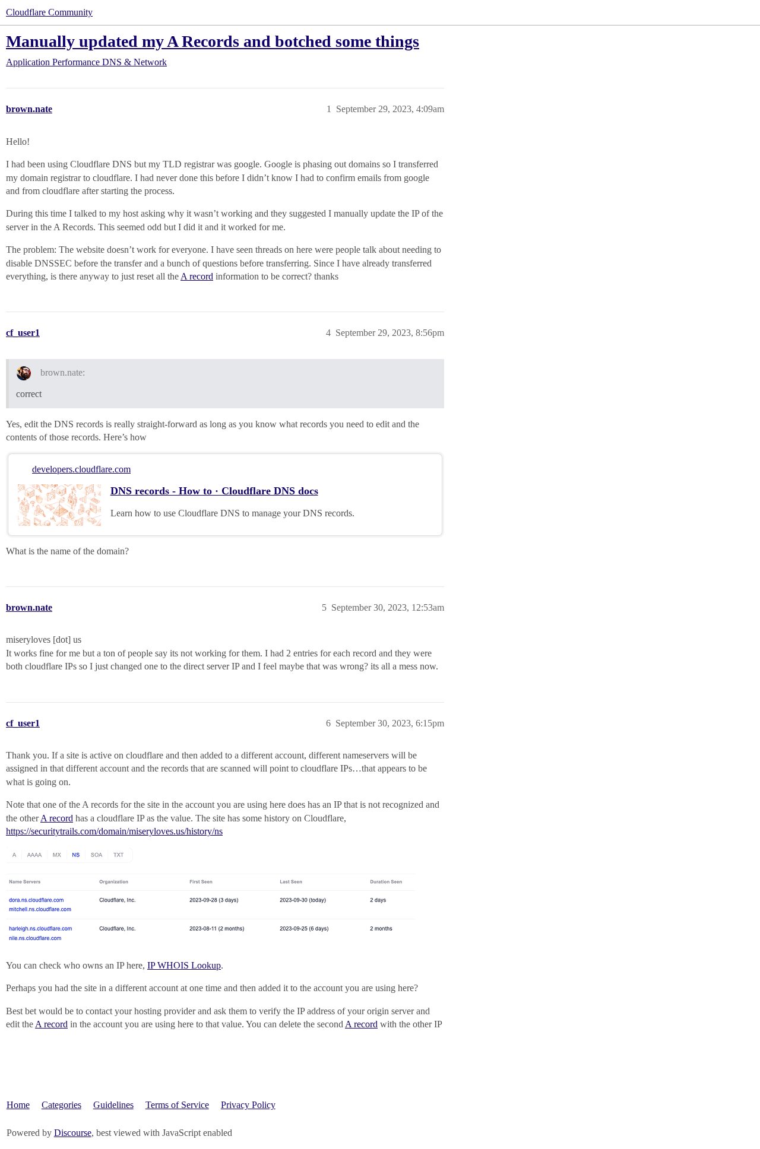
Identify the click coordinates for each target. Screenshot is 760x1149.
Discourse (72, 1133)
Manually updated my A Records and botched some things (212, 41)
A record (196, 276)
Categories (61, 1105)
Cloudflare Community (49, 12)
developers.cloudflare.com (81, 469)
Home (18, 1105)
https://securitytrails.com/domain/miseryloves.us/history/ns (114, 831)
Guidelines (113, 1105)
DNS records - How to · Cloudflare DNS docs (214, 491)
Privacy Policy (248, 1105)
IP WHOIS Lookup (184, 965)
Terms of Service (177, 1105)
